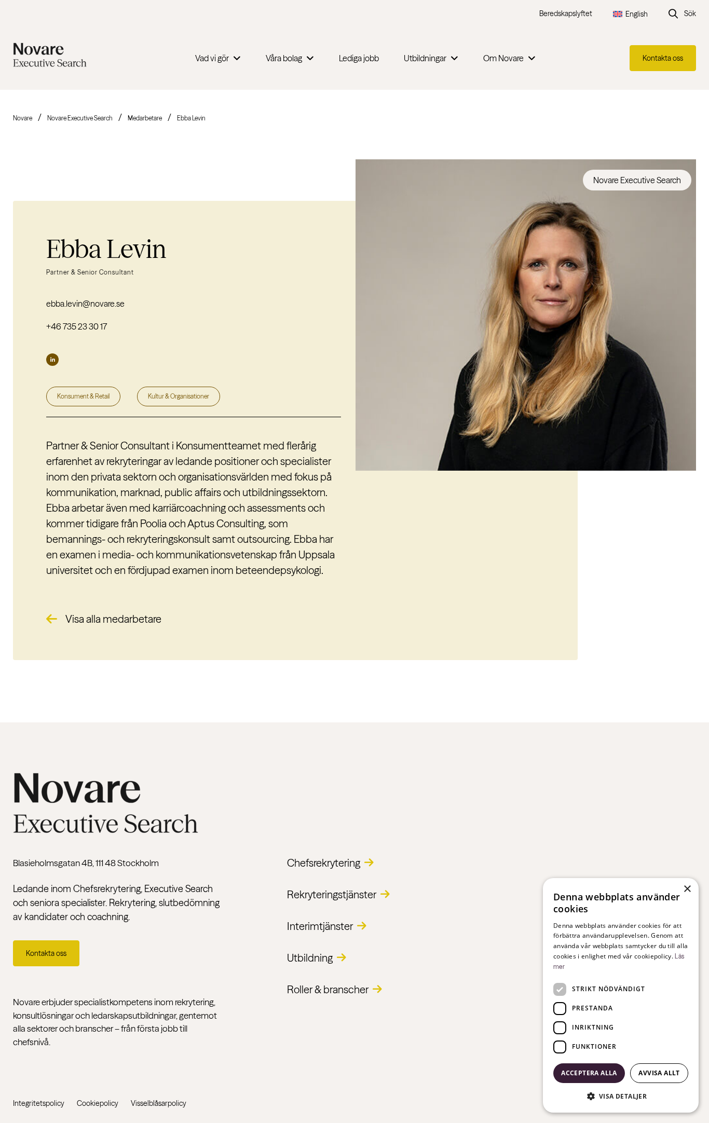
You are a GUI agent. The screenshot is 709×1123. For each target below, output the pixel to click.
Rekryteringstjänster (331, 894)
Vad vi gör (212, 58)
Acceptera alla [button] (589, 1073)
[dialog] (621, 995)
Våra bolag (284, 58)
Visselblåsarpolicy (158, 1103)
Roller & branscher (328, 989)
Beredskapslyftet (565, 13)
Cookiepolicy (97, 1103)
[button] (620, 1096)
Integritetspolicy (38, 1103)
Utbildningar (425, 58)
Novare (22, 118)
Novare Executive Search (80, 118)
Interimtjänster (320, 926)
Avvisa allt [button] (658, 1073)
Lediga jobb (359, 58)
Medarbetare (145, 118)
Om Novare (503, 58)
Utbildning (310, 957)
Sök (690, 13)
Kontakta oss (663, 58)
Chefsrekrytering (323, 862)
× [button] (687, 889)
